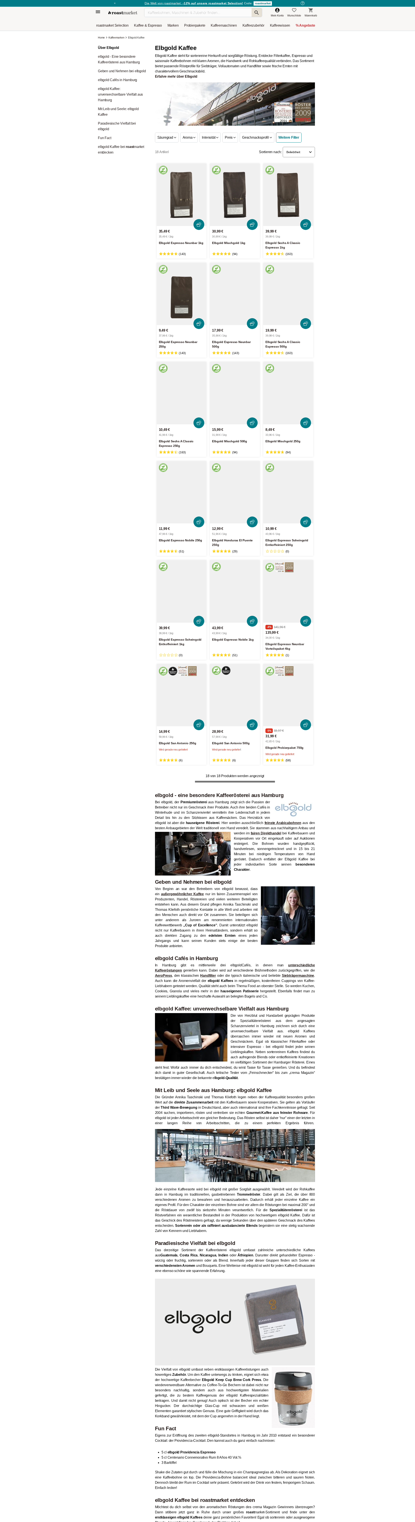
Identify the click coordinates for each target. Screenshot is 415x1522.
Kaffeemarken (116, 37)
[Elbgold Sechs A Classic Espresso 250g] (182, 393)
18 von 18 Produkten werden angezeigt (235, 776)
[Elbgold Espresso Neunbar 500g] (235, 294)
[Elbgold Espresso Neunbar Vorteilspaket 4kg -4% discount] (288, 591)
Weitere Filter (288, 137)
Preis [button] (229, 137)
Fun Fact (104, 138)
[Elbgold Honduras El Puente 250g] (235, 492)
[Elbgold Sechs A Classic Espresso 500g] (288, 294)
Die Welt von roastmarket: (194, 3)
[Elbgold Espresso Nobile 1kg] (235, 591)
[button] (299, 152)
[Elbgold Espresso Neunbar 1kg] (182, 195)
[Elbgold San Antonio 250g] (182, 695)
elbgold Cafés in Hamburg (117, 80)
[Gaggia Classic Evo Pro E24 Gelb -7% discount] (237, 845)
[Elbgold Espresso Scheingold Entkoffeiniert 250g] (288, 492)
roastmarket (263, 3)
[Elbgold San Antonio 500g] (235, 695)
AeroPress (163, 1111)
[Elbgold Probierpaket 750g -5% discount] (288, 695)
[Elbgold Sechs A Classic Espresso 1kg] (288, 195)
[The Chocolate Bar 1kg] (180, 845)
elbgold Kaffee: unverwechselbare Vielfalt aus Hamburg (120, 94)
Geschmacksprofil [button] (256, 137)
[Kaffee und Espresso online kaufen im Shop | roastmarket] (122, 13)
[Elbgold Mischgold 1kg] (235, 195)
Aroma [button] (188, 137)
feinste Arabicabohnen (283, 959)
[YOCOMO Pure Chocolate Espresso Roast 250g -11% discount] (294, 845)
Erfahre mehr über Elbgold (176, 76)
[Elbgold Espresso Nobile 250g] (182, 492)
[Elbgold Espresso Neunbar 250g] (182, 294)
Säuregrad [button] (165, 137)
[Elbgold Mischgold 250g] (288, 393)
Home (101, 37)
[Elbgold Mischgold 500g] (235, 393)
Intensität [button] (209, 137)
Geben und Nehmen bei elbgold (122, 71)
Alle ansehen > (299, 808)
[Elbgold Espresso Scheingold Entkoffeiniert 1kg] (182, 591)
